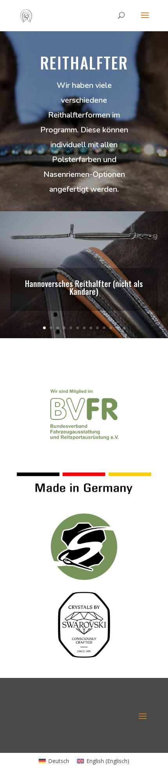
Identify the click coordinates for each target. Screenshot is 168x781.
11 (110, 327)
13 (124, 327)
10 (104, 327)
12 (117, 327)
